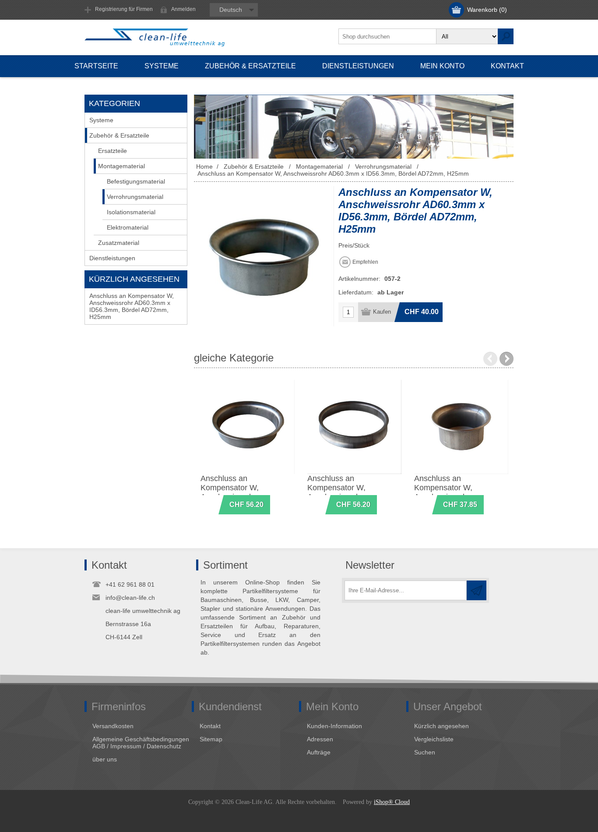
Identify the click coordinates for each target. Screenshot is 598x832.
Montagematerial (121, 166)
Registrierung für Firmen (124, 9)
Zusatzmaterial (118, 242)
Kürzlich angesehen (441, 725)
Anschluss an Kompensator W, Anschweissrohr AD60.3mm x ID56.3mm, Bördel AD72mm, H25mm (131, 306)
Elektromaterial (127, 227)
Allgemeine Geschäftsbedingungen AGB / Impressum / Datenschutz (140, 743)
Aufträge (319, 752)
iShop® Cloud (392, 802)
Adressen (320, 739)
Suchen (424, 752)
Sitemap (211, 739)
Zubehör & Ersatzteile (119, 135)
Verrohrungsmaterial (135, 196)
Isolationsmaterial (131, 212)
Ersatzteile (112, 150)
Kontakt (210, 725)
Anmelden (183, 9)
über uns (104, 759)
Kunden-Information (334, 725)
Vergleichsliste (434, 739)
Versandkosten (113, 725)
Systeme (101, 120)
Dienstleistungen (112, 258)
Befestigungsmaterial (136, 181)
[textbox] (387, 36)
